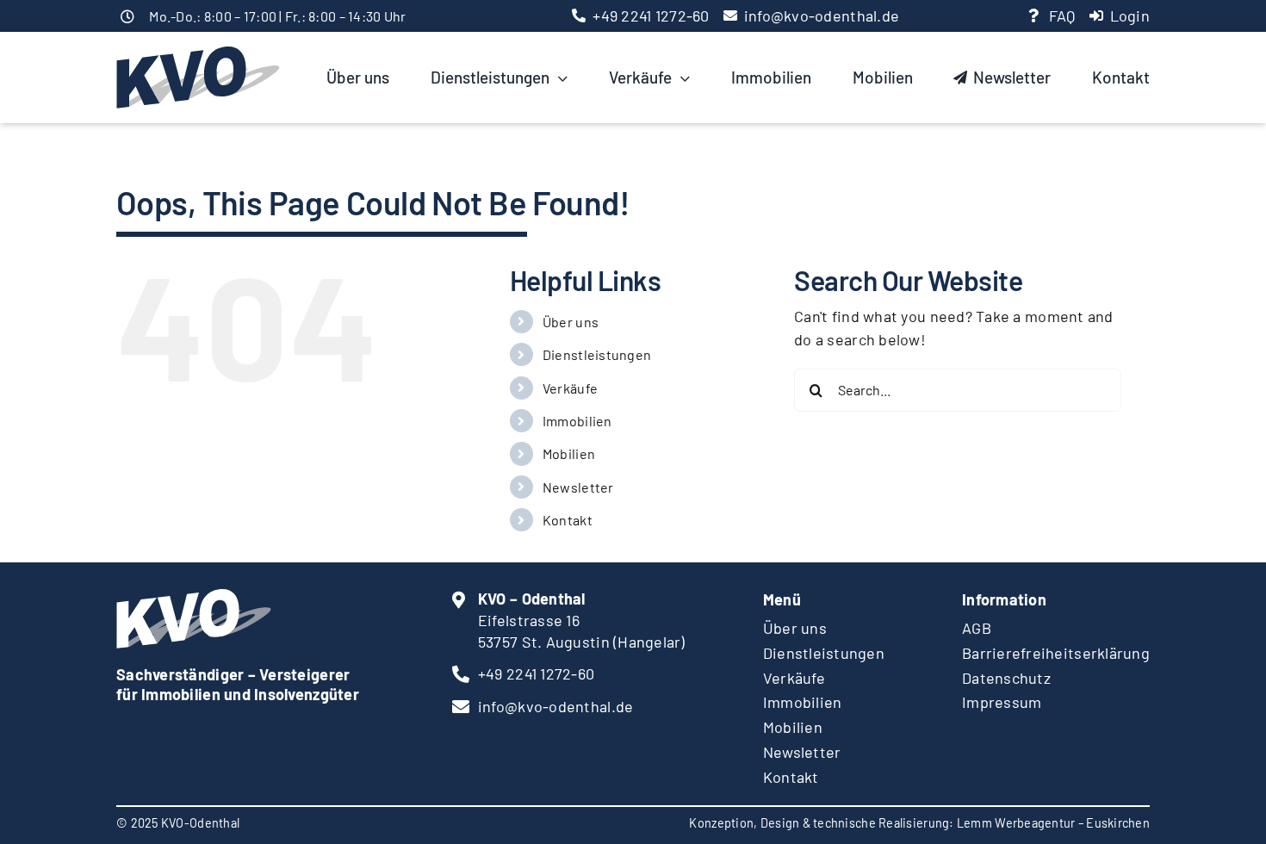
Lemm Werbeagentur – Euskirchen (1053, 823)
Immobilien (577, 421)
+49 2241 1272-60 (651, 15)
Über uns (571, 321)
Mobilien (569, 453)
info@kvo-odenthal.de (821, 15)
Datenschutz (1006, 677)
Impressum (1001, 701)
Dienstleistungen (597, 354)
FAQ (1062, 15)
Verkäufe (570, 388)
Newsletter (578, 487)
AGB (976, 627)
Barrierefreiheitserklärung (1056, 652)
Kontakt (568, 520)
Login (1130, 15)
